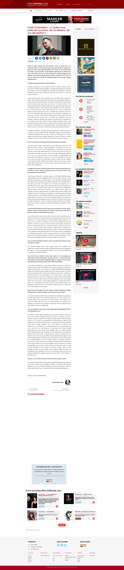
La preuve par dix (88, 220)
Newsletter (59, 4)
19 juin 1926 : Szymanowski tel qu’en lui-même (85, 282)
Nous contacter (77, 4)
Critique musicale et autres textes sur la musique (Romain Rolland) (89, 141)
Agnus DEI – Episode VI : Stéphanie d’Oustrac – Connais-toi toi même (90, 109)
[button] (49, 10)
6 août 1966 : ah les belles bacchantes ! (85, 247)
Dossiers (90, 10)
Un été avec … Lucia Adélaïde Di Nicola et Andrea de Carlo (89, 171)
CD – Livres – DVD (61, 10)
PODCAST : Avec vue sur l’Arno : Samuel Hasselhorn (91, 101)
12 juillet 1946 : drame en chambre (84, 264)
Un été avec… (87, 203)
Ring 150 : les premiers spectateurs (85, 511)
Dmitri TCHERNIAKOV (89, 29)
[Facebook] (58, 545)
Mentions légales (54, 567)
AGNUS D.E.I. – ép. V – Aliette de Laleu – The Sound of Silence (91, 117)
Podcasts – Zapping (76, 10)
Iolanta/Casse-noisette (38, 77)
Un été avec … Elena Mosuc (89, 189)
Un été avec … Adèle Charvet (89, 181)
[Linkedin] (65, 545)
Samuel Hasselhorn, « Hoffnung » (89, 129)
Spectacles (39, 10)
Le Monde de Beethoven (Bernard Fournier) (89, 154)
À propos (68, 4)
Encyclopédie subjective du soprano (89, 212)
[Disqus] (49, 413)
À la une (48, 10)
